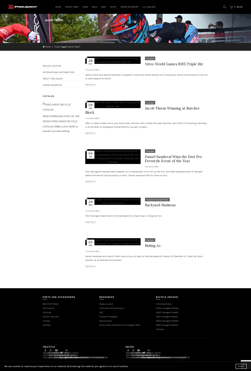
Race (94, 7)
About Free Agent (53, 79)
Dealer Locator (52, 66)
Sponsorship (105, 321)
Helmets (47, 325)
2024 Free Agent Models (167, 308)
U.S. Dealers (149, 7)
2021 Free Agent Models (167, 316)
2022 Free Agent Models (167, 312)
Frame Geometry (129, 7)
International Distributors (58, 72)
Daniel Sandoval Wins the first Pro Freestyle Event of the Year (173, 159)
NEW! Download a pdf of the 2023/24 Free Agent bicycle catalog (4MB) (61, 121)
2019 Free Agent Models (167, 325)
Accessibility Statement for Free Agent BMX (119, 325)
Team (85, 7)
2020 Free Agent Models (167, 321)
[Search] (224, 7)
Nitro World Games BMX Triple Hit (174, 64)
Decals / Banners (51, 316)
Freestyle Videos (161, 200)
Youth (113, 7)
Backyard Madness (160, 205)
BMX (103, 7)
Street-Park (72, 7)
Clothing (47, 312)
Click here (68, 126)
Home (58, 7)
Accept (241, 366)
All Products (48, 308)
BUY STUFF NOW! (50, 304)
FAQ (101, 312)
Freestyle (150, 59)
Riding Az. (153, 245)
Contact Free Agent (108, 316)
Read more (90, 84)
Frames (46, 321)
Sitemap (160, 329)
